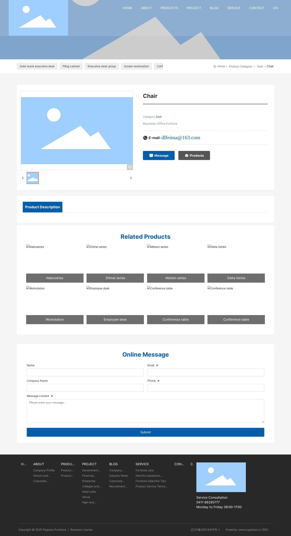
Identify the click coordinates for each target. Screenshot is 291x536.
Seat (260, 66)
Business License (81, 529)
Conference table (176, 319)
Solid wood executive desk (37, 66)
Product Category (240, 66)
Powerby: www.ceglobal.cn (243, 529)
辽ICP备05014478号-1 (205, 529)
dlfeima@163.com (181, 137)
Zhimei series (115, 278)
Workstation (55, 319)
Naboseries (54, 278)
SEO (265, 529)
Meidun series (175, 278)
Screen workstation (136, 66)
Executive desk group (102, 66)
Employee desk (115, 319)
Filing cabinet (71, 66)
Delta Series (236, 278)
